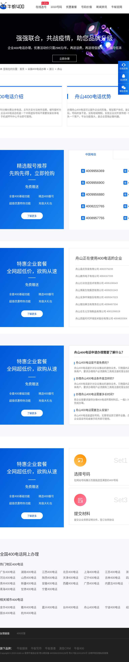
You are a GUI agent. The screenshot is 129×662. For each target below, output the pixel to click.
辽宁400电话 (91, 577)
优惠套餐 (71, 7)
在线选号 (42, 5)
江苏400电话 (112, 572)
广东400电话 (7, 572)
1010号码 (56, 7)
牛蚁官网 (116, 7)
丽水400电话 (7, 613)
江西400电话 (49, 572)
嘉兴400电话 (49, 607)
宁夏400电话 (49, 589)
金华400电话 (7, 607)
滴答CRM (65, 648)
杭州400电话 (28, 613)
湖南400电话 (28, 572)
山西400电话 (28, 577)
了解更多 (32, 216)
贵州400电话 (7, 583)
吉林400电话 (112, 577)
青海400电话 (7, 589)
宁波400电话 (112, 607)
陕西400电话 (49, 577)
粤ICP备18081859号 (78, 653)
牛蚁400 (79, 648)
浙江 (51, 69)
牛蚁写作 (36, 648)
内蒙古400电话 (114, 583)
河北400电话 (7, 577)
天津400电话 (70, 577)
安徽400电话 (49, 583)
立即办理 (64, 58)
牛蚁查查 (50, 648)
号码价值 (86, 7)
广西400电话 (91, 583)
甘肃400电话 (28, 589)
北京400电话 (70, 572)
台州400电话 (70, 607)
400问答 (21, 633)
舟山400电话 (91, 607)
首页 (22, 69)
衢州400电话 (28, 607)
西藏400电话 (70, 583)
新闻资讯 (101, 7)
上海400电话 (91, 572)
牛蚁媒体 (22, 648)
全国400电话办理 (37, 69)
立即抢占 (92, 171)
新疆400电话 (28, 583)
